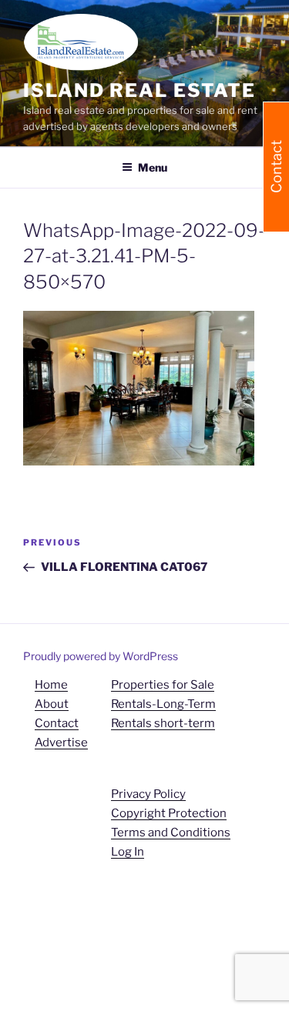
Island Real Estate (139, 90)
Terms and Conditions (170, 832)
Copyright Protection (169, 813)
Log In (127, 852)
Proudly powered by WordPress (100, 655)
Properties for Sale (162, 685)
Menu (152, 167)
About (52, 704)
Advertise (61, 742)
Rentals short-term (163, 723)
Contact (57, 723)
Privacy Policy (148, 794)
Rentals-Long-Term (163, 704)
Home (51, 685)
